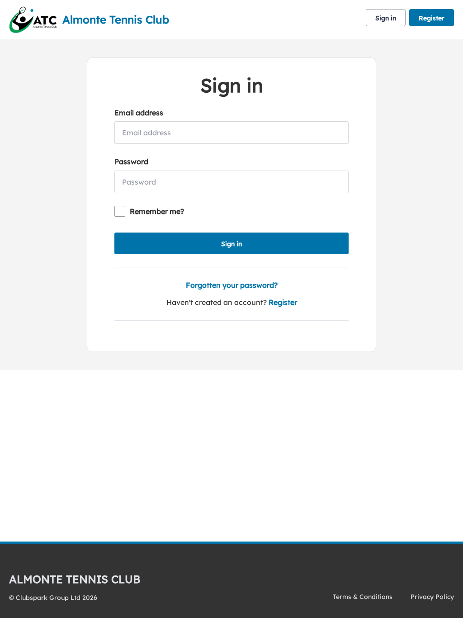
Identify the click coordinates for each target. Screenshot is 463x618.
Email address (138, 112)
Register (431, 18)
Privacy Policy (432, 597)
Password (131, 161)
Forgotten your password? (232, 285)
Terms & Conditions (362, 597)
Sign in (385, 18)
